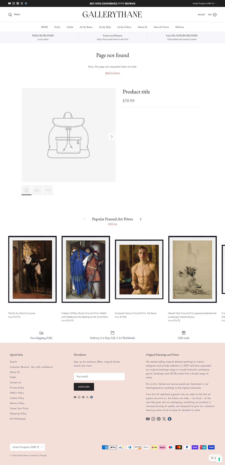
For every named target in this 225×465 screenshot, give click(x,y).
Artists (70, 27)
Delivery (179, 27)
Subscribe (84, 386)
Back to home (112, 73)
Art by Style (105, 27)
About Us (142, 27)
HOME (44, 27)
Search (13, 362)
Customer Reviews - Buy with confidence (31, 367)
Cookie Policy (17, 398)
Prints (57, 27)
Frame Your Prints (19, 408)
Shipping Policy (18, 413)
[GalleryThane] (112, 14)
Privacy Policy (17, 388)
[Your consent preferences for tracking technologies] (219, 459)
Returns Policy (17, 403)
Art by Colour (124, 27)
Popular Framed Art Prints (112, 218)
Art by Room (86, 27)
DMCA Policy (17, 393)
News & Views (161, 27)
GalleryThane (22, 455)
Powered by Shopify (37, 455)
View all (112, 224)
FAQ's (13, 377)
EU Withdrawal (17, 419)
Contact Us (15, 382)
